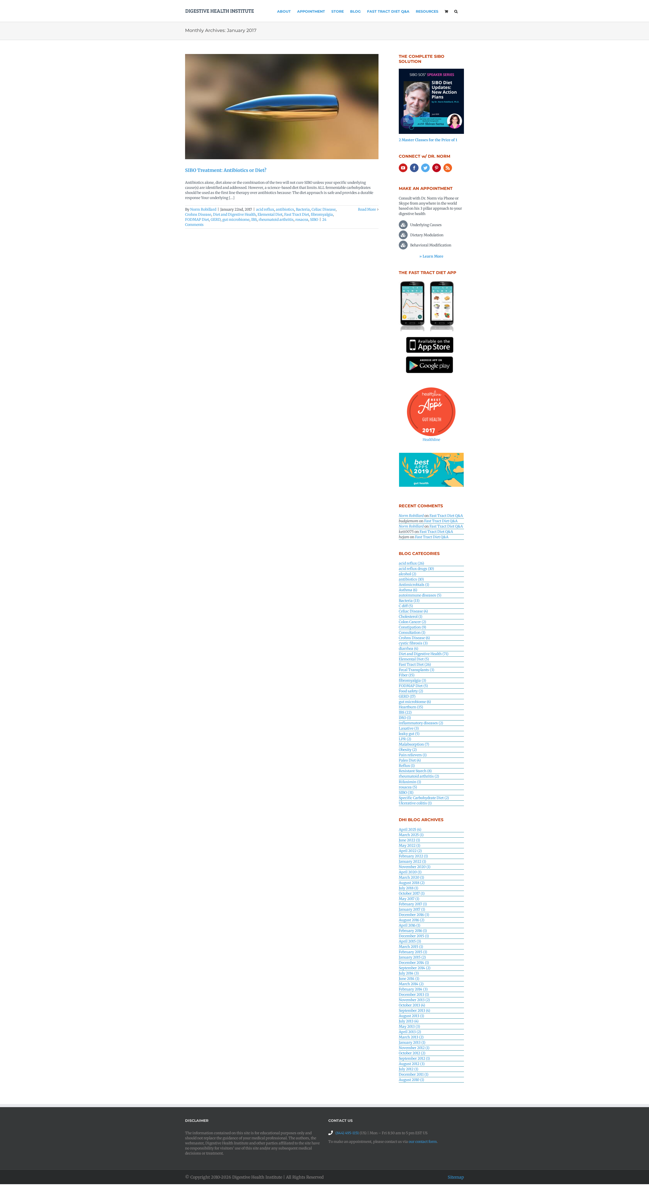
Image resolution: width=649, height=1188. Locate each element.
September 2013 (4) (414, 1010)
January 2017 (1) (412, 909)
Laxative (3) (409, 728)
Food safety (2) (411, 691)
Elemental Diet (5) (414, 659)
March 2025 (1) (411, 835)
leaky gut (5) (409, 733)
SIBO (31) (406, 792)
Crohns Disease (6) (414, 638)
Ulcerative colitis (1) (415, 803)
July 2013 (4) (409, 1021)
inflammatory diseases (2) (421, 723)
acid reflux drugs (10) (416, 568)
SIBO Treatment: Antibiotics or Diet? (225, 170)
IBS (254, 219)
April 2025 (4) (410, 829)
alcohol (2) (407, 574)
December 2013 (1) (414, 994)
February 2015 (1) (413, 952)
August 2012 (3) (412, 1063)
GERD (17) (407, 696)
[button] (456, 11)
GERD (216, 219)
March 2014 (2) (411, 984)
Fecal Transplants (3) (416, 670)
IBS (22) (405, 712)
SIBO (314, 219)
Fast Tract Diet (296, 214)
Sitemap (456, 1177)
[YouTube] (403, 168)
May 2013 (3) (409, 1026)
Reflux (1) (407, 765)
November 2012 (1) (414, 1048)
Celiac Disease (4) (413, 611)
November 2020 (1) (414, 867)
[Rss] (447, 168)
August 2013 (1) (411, 1016)
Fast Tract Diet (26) (415, 664)
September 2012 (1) (414, 1058)
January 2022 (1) (412, 861)
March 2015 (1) (411, 946)
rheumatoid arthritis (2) (419, 776)
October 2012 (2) (412, 1053)
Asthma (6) (408, 590)
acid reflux (265, 209)
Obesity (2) (408, 749)
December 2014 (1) (414, 962)
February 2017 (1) (413, 904)
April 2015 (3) (410, 941)
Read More (367, 209)
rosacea (301, 219)
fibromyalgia (322, 214)
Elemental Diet (270, 214)
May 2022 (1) (409, 845)
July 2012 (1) (408, 1069)
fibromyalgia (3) (412, 680)
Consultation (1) (412, 632)
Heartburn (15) (411, 707)
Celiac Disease (324, 209)
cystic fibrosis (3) (413, 643)
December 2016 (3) (414, 914)
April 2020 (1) (410, 872)
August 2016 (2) (411, 920)
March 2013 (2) (411, 1037)
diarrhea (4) (408, 648)
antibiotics (285, 209)
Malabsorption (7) (414, 744)
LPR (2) (405, 739)
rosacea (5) (408, 787)
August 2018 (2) (412, 882)
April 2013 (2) (410, 1032)
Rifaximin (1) (410, 782)
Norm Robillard (203, 209)
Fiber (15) (406, 675)
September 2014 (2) (414, 968)
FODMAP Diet (197, 219)
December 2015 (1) (414, 936)
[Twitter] (425, 168)
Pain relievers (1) (413, 755)
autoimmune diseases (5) (420, 595)
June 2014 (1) (409, 978)
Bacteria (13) (409, 600)
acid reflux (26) (411, 563)
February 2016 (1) (413, 930)
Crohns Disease (198, 214)
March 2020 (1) (411, 877)
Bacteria (303, 209)
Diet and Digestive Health (234, 214)
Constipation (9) (412, 627)
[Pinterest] (436, 168)
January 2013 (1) (412, 1042)
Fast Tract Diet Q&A (446, 515)
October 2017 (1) (412, 893)
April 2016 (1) (409, 925)
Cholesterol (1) (410, 616)
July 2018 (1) (408, 888)
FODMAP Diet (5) (413, 685)
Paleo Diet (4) (410, 760)
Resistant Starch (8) (415, 771)
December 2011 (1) (413, 1074)
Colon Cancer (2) (412, 622)
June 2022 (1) (409, 840)
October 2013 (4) (412, 1005)
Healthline (431, 439)
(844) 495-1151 (347, 1133)
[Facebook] (414, 168)
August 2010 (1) (411, 1079)
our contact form (423, 1141)
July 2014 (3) (409, 973)
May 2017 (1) (409, 898)
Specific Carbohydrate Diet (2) (424, 798)
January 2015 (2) (412, 957)
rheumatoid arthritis (276, 219)
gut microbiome (235, 219)
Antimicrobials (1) (414, 584)
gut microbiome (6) (415, 701)
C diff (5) (406, 606)
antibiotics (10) (411, 579)
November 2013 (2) (414, 1000)
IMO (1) (405, 717)
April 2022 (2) (410, 851)
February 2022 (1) (413, 856)
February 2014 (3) (413, 989)
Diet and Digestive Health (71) (423, 654)
